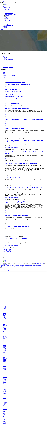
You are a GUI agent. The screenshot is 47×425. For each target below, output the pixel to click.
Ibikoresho (7, 15)
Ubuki (6, 18)
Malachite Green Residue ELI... (13, 103)
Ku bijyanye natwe (6, 7)
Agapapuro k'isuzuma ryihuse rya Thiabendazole (17, 108)
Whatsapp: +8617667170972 (6, 1)
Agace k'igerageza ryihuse (10, 14)
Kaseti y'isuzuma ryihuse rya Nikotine (14, 128)
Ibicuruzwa (5, 12)
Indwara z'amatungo (9, 25)
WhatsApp (7, 270)
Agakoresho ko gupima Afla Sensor (7, 265)
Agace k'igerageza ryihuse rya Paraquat (15, 177)
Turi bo (6, 8)
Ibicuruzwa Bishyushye (39, 263)
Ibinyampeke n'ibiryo (9, 21)
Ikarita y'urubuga (3, 264)
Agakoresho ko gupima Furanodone (22, 265)
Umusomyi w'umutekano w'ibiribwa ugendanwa (17, 84)
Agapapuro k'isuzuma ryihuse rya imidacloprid (17, 226)
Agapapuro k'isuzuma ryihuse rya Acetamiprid (17, 215)
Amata (6, 17)
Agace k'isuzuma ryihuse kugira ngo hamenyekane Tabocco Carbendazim (24, 119)
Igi (5, 19)
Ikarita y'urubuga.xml (7, 251)
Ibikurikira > (5, 247)
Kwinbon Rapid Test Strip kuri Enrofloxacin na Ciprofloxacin (21, 163)
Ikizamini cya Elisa (9, 13)
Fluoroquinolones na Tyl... (12, 98)
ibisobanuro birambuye (13, 114)
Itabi (6, 23)
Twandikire (5, 27)
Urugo (4, 6)
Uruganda (7, 10)
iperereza (7, 114)
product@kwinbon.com (7, 253)
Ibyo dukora (7, 9)
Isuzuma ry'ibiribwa (33, 265)
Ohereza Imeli (3, 268)
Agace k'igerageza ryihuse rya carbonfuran (16, 238)
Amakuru (5, 26)
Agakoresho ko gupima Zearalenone (29, 266)
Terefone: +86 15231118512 (8, 255)
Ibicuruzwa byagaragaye (7, 249)
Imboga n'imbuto (8, 24)
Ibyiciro (4, 58)
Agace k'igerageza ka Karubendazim (14, 94)
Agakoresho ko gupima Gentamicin (15, 266)
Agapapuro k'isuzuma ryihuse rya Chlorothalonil (17, 202)
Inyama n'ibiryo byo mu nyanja (11, 20)
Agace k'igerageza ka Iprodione (13, 89)
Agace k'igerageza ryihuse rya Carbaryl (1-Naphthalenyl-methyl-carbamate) (24, 187)
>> (8, 247)
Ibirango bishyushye (7, 250)
